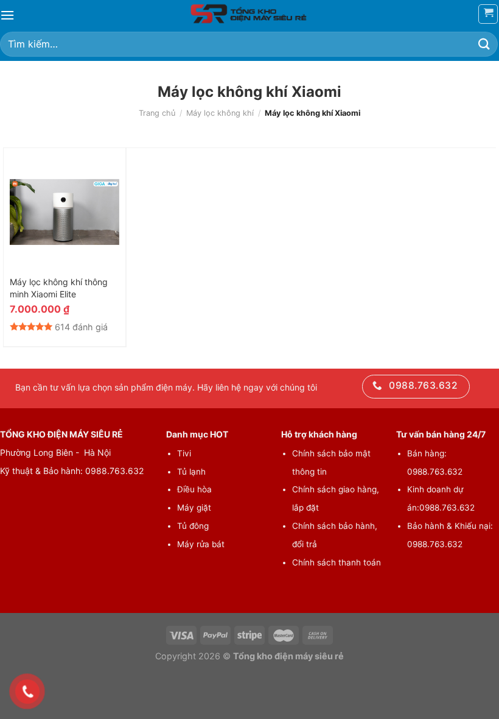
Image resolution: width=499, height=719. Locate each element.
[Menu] (7, 15)
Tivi (184, 453)
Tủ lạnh (191, 471)
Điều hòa (194, 489)
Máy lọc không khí (220, 113)
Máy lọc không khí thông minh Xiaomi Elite (59, 288)
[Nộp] (484, 44)
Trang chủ (157, 113)
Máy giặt (194, 507)
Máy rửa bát (201, 544)
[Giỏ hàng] (488, 14)
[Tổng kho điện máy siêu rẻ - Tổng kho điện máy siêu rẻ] (249, 14)
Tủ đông (193, 526)
